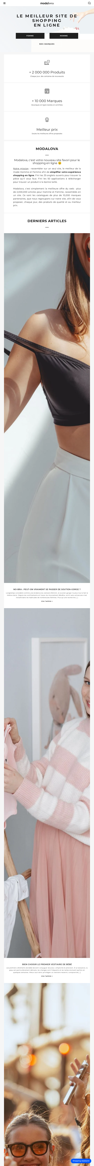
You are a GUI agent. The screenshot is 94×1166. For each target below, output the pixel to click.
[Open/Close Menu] (4, 3)
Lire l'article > (47, 601)
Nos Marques (47, 44)
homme (64, 36)
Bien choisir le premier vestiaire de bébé (47, 964)
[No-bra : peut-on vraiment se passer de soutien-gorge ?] (47, 408)
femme (30, 36)
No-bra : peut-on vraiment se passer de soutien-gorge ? (47, 590)
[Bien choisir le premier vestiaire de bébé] (47, 783)
